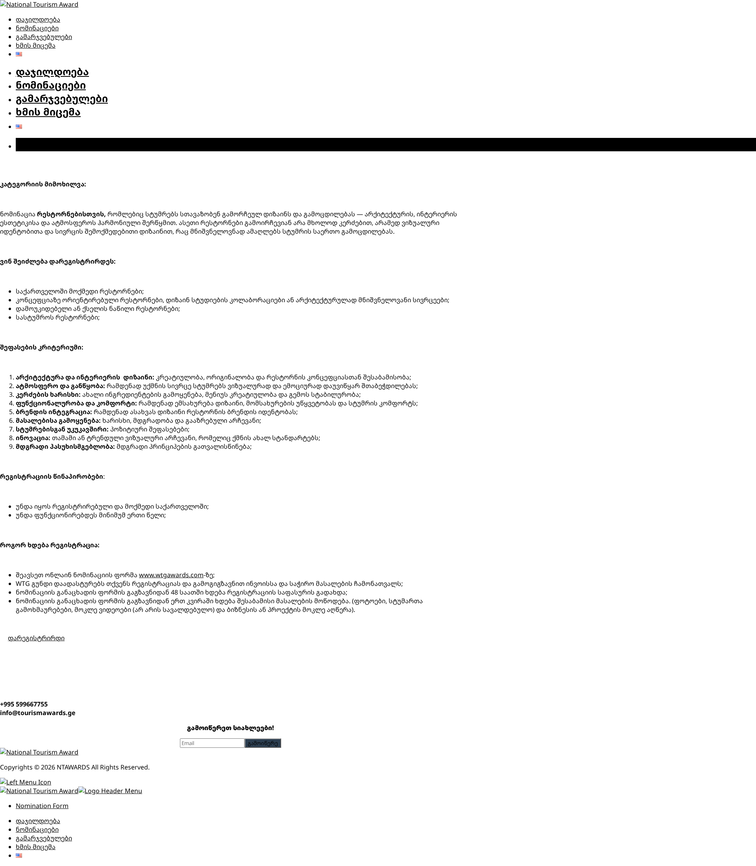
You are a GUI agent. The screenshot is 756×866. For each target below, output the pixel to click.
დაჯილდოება (38, 19)
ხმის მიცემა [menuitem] (36, 846)
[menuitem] (19, 855)
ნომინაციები (37, 28)
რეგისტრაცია (52, 144)
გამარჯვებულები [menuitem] (44, 838)
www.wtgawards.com (171, 575)
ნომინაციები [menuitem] (37, 829)
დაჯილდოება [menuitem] (38, 820)
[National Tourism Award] (39, 4)
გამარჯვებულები (44, 36)
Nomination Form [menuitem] (42, 805)
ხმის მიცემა (36, 45)
